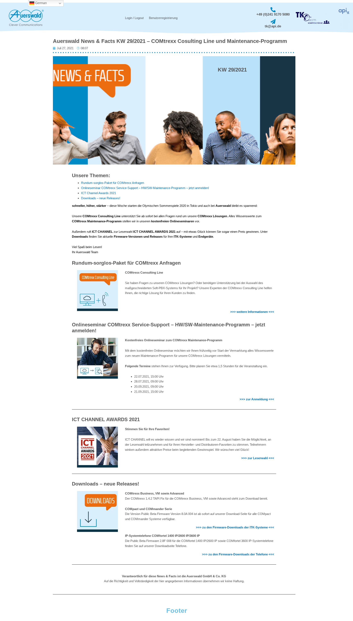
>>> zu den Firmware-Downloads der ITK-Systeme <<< (235, 527)
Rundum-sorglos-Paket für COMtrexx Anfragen (112, 183)
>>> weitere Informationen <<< (252, 311)
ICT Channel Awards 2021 (98, 193)
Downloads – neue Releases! (100, 198)
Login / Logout (134, 18)
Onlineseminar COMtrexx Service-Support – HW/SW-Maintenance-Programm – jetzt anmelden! (145, 188)
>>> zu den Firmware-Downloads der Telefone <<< (238, 554)
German (40, 3)
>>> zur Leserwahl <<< (257, 458)
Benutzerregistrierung (163, 18)
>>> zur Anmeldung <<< (257, 399)
